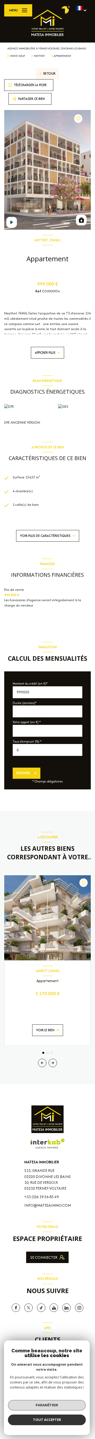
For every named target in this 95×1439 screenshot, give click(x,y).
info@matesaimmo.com (47, 1205)
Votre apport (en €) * (27, 722)
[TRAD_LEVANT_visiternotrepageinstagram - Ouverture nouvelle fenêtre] (79, 1307)
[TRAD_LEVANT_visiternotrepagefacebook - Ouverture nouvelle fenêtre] (16, 1307)
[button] (53, 1063)
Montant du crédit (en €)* (30, 683)
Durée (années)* (24, 703)
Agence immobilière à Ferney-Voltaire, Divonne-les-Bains (46, 48)
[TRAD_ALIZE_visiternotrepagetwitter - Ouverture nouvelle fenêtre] (28, 1307)
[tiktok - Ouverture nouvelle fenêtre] (41, 1307)
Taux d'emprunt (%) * (27, 741)
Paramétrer (47, 1405)
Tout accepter (47, 1419)
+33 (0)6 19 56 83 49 (41, 1197)
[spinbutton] (47, 750)
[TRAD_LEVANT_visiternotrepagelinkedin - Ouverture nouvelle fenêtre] (66, 1307)
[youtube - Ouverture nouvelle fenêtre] (54, 1307)
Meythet (39, 55)
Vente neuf (17, 55)
